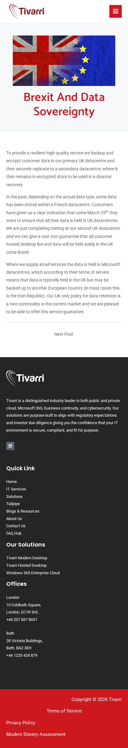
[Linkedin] (10, 446)
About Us (14, 518)
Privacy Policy (20, 723)
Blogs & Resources (22, 511)
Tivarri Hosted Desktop (26, 565)
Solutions (14, 496)
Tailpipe (13, 503)
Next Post (63, 334)
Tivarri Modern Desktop (26, 558)
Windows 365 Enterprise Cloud (33, 572)
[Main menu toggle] (115, 11)
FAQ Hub (13, 533)
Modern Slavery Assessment (36, 734)
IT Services (16, 489)
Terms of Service (64, 711)
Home (11, 481)
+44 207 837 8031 (21, 619)
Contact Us (15, 525)
